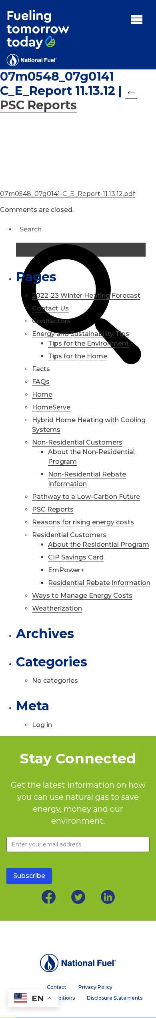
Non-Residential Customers (77, 442)
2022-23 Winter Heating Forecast (86, 295)
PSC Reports (68, 98)
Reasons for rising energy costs (83, 522)
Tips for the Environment (88, 343)
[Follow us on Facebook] (49, 897)
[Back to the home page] (78, 963)
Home (42, 394)
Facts (41, 369)
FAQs (41, 381)
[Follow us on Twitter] (78, 897)
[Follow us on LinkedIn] (108, 897)
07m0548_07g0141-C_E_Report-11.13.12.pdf (67, 194)
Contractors (51, 321)
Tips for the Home (77, 356)
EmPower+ (66, 570)
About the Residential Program (98, 544)
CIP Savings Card (76, 557)
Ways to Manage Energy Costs (82, 595)
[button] (136, 19)
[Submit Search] (81, 250)
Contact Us (50, 308)
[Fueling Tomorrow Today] (38, 37)
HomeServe (51, 407)
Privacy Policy (95, 987)
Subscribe (29, 876)
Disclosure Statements (114, 998)
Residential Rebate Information (99, 583)
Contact (56, 987)
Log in (42, 725)
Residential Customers (69, 535)
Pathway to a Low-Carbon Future (86, 496)
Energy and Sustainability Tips (80, 334)
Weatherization (57, 608)
